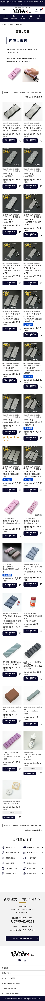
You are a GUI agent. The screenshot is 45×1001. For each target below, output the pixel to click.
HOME (4, 24)
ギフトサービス (32, 853)
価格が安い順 (24, 92)
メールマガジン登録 (8, 978)
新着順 (15, 92)
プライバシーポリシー (9, 988)
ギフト (31, 18)
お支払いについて (12, 847)
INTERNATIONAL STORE (11, 993)
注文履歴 (22, 18)
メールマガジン (32, 858)
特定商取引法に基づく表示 (11, 983)
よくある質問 (10, 863)
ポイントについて (11, 868)
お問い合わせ (31, 863)
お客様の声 (31, 868)
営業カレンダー (11, 874)
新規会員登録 (10, 858)
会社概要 (5, 968)
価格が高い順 (36, 92)
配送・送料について (33, 847)
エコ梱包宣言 (31, 874)
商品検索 (14, 18)
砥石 (11, 24)
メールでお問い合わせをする (22, 939)
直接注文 (39, 18)
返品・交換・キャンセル (13, 853)
